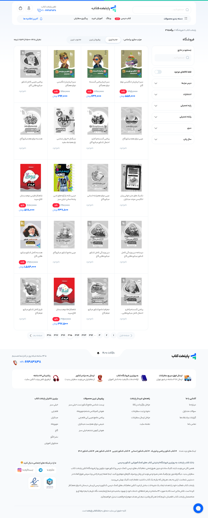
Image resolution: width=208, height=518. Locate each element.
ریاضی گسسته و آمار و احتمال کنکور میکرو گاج (100, 140)
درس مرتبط (186, 83)
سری (189, 128)
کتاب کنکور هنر (102, 451)
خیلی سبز (54, 405)
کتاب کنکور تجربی (120, 451)
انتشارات (187, 94)
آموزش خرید (96, 18)
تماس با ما (192, 424)
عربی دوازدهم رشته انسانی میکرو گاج (98, 197)
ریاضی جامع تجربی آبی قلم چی (91, 418)
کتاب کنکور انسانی (139, 451)
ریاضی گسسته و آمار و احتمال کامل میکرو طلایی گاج (132, 311)
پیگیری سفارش (81, 18)
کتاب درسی (126, 18)
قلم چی (54, 411)
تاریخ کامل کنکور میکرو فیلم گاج (32, 311)
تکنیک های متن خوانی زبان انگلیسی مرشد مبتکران (131, 197)
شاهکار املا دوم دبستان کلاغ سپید (66, 311)
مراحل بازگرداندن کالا (141, 405)
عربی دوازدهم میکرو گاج (133, 139)
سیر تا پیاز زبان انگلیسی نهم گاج (131, 83)
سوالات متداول (189, 411)
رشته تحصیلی (185, 117)
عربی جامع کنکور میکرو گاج (64, 252)
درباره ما (192, 405)
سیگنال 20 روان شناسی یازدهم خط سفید (66, 140)
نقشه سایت (145, 424)
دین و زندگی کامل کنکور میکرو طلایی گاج (100, 254)
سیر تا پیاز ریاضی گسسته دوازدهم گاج (99, 83)
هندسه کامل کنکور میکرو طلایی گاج (31, 254)
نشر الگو (54, 437)
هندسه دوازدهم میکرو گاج (31, 139)
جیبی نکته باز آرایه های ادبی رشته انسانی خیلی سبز (64, 197)
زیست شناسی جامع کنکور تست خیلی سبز (86, 405)
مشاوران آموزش (51, 443)
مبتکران (54, 418)
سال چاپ (187, 139)
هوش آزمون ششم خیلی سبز (91, 430)
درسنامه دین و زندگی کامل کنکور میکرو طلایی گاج (132, 254)
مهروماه (54, 424)
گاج (56, 430)
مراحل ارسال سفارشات (140, 418)
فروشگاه (179, 30)
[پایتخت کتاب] (104, 8)
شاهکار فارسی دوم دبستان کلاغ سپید (31, 197)
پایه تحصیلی (186, 106)
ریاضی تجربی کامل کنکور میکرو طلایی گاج (32, 83)
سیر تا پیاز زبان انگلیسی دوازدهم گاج (66, 83)
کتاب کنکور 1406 (85, 451)
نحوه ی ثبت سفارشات (140, 411)
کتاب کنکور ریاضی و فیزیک (163, 451)
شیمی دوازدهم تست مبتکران (91, 424)
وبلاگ (108, 18)
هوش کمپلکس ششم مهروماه (90, 411)
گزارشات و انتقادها (188, 418)
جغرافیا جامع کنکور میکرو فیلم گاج (99, 311)
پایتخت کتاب (190, 30)
